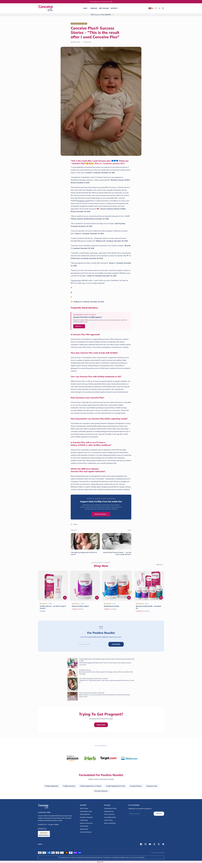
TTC (120, 193)
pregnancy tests (83, 201)
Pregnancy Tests (152, 786)
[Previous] (85, 1)
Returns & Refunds (110, 823)
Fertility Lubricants (69, 786)
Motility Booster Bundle (111, 606)
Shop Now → (79, 326)
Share (75, 524)
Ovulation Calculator (86, 817)
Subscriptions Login (86, 811)
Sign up (159, 813)
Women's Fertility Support (80, 606)
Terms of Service (109, 814)
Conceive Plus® (160, 852)
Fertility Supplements (51, 786)
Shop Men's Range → (101, 514)
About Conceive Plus (86, 823)
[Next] (117, 1)
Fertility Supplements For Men (115, 786)
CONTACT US (42, 828)
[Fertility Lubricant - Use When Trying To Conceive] (53, 586)
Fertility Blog (84, 820)
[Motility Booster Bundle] (117, 586)
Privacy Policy (108, 820)
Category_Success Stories (78, 23)
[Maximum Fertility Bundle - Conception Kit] (149, 586)
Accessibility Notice (110, 817)
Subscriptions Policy (110, 808)
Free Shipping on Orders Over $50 (101, 1)
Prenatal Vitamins (136, 786)
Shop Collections (85, 814)
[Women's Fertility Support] (85, 586)
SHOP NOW (101, 725)
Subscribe (116, 644)
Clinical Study (84, 826)
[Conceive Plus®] (46, 8)
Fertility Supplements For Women (90, 786)
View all (159, 564)
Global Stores (84, 829)
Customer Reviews (85, 832)
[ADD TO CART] (65, 598)
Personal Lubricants (101, 791)
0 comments (87, 42)
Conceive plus (76, 280)
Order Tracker (84, 808)
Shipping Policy (109, 811)
